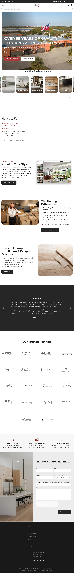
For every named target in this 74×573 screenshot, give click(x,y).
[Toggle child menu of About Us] (45, 542)
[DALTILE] (46, 353)
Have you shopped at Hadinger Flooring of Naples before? (53, 482)
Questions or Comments (43, 488)
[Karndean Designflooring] (26, 419)
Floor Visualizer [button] (32, 533)
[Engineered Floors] (27, 402)
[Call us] (69, 5)
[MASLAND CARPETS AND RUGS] (7, 385)
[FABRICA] (45, 369)
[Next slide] (69, 97)
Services (30, 530)
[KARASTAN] (66, 385)
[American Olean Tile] (65, 369)
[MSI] (47, 402)
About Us (30, 543)
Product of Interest (60, 475)
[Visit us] (72, 5)
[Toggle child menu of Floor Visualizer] (45, 533)
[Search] (70, 9)
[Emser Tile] (26, 369)
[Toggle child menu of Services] (45, 530)
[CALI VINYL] (7, 369)
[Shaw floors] (6, 353)
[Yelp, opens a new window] (40, 560)
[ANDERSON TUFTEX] (26, 353)
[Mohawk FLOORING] (67, 353)
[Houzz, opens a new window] (43, 560)
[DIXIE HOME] (47, 385)
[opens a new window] (49, 1)
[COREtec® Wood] (7, 402)
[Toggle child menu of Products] (45, 526)
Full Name (39, 468)
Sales (29, 539)
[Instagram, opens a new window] (67, 1)
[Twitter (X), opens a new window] (70, 1)
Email (56, 468)
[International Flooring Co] (47, 420)
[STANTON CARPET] (27, 385)
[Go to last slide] (65, 97)
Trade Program (32, 536)
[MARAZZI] (66, 402)
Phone (38, 475)
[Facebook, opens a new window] (64, 1)
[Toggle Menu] (2, 5)
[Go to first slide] (71, 308)
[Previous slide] (3, 308)
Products (30, 526)
